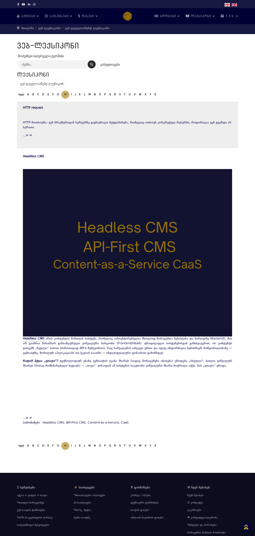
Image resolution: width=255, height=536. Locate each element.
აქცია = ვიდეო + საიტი (32, 496)
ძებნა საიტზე (82, 518)
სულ (21, 95)
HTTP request (33, 108)
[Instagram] (34, 5)
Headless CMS (33, 156)
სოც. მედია (84, 510)
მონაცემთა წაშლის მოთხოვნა (206, 533)
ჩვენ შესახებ (195, 496)
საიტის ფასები (139, 510)
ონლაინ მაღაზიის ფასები (146, 518)
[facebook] (18, 5)
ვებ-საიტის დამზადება (31, 510)
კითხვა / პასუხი (140, 496)
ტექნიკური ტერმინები (144, 503)
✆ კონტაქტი (195, 503)
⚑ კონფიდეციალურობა (202, 518)
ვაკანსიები (194, 510)
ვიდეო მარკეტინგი (32, 503)
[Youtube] (23, 5)
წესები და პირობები (204, 525)
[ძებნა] (92, 64)
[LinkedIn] (29, 5)
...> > (27, 135)
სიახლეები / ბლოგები (91, 496)
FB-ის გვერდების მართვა (36, 518)
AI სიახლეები (82, 503)
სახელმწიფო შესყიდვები (33, 525)
